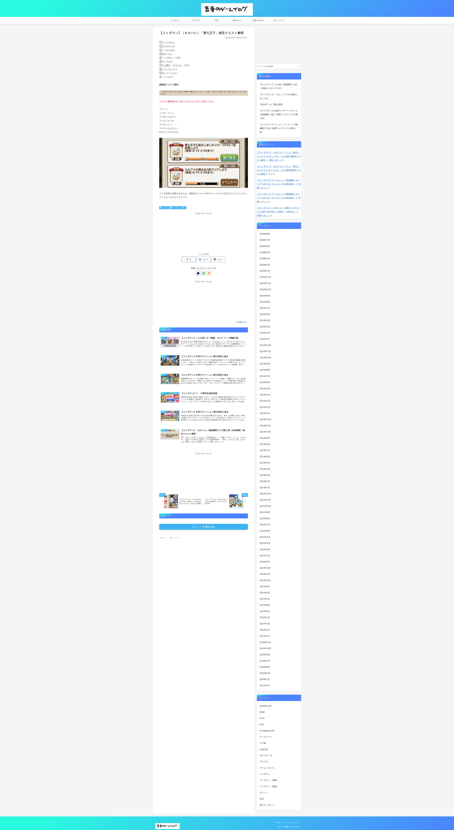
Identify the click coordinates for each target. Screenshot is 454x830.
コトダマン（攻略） (179, 208)
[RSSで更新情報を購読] (209, 273)
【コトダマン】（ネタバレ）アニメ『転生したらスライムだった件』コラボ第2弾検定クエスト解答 (279, 156)
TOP (278, 823)
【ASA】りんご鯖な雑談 (271, 104)
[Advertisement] (203, 232)
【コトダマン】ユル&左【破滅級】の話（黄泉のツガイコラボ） (278, 86)
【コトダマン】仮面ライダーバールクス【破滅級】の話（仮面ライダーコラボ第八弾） (279, 114)
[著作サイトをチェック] (198, 273)
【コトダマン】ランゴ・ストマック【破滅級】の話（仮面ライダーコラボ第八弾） (279, 128)
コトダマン (165, 208)
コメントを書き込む (204, 526)
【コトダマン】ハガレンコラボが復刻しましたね (279, 96)
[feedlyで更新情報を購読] (203, 273)
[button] (218, 259)
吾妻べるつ (274, 160)
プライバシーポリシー (290, 823)
